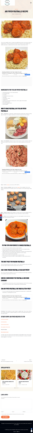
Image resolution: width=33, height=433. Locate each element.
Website (24, 411)
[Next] (30, 378)
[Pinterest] (19, 431)
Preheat (8, 184)
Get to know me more (4, 332)
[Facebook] (14, 431)
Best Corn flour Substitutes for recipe (7, 361)
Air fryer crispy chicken (5, 324)
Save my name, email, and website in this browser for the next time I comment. (13, 414)
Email (13, 411)
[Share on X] (1, 220)
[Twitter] (15, 431)
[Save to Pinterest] (1, 215)
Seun (4, 384)
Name (2, 411)
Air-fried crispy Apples (4, 319)
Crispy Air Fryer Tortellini (28, 361)
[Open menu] (31, 3)
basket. (19, 187)
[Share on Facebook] (1, 217)
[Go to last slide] (3, 378)
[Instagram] (17, 431)
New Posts (16, 9)
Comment (3, 398)
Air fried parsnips (4, 321)
